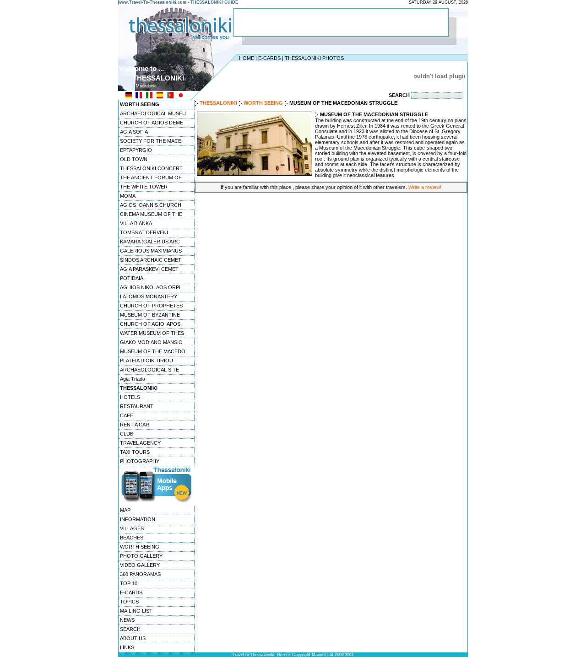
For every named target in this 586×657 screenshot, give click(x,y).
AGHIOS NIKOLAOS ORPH (151, 287)
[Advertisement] (341, 22)
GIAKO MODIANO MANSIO (151, 342)
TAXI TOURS (135, 452)
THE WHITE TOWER (144, 186)
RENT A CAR (134, 424)
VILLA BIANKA (136, 223)
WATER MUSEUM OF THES (152, 333)
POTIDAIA (131, 278)
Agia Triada (132, 379)
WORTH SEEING (139, 546)
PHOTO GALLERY (141, 556)
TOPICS (129, 601)
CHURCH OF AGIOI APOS (150, 324)
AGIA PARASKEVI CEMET (149, 269)
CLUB (126, 433)
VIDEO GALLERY (140, 565)
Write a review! (424, 187)
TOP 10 (128, 583)
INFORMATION (137, 519)
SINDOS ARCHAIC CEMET (150, 260)
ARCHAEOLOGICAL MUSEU (153, 113)
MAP (125, 510)
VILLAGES (132, 528)
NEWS (127, 620)
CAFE (126, 415)
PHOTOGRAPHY (139, 461)
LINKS (127, 647)
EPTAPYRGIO (136, 150)
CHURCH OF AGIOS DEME (151, 122)
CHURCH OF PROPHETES (151, 305)
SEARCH (130, 629)
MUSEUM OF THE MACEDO (152, 351)
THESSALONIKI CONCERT (151, 168)
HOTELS (130, 397)
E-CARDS (269, 58)
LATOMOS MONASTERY (148, 296)
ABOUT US (133, 638)
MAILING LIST (136, 611)
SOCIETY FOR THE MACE (150, 141)
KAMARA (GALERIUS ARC (150, 241)
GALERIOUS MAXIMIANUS (151, 250)
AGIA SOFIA (134, 132)
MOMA (128, 196)
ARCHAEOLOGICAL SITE (149, 369)
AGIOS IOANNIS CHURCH (150, 205)
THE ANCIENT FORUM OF (151, 177)
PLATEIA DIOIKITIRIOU (146, 360)
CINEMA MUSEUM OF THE (151, 214)
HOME (246, 58)
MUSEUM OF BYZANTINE (150, 315)
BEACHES (131, 537)
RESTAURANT (136, 406)
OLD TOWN (133, 159)
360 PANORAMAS (140, 574)
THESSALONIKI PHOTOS (314, 58)
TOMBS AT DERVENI (144, 232)
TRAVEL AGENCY (140, 443)
